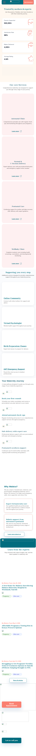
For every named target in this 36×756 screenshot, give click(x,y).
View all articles (18, 680)
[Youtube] (15, 747)
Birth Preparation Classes (15, 346)
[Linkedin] (19, 747)
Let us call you (11, 740)
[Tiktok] (27, 747)
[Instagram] (10, 747)
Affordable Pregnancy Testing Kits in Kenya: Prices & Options (17, 627)
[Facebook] (6, 747)
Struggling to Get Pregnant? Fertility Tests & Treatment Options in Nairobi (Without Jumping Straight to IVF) (17, 666)
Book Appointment (28, 2)
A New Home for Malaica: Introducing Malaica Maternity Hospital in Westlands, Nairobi (17, 588)
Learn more (15, 131)
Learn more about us (14, 534)
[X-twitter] (23, 747)
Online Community (12, 298)
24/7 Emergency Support (14, 369)
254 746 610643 (12, 726)
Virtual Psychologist (13, 323)
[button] (4, 2)
